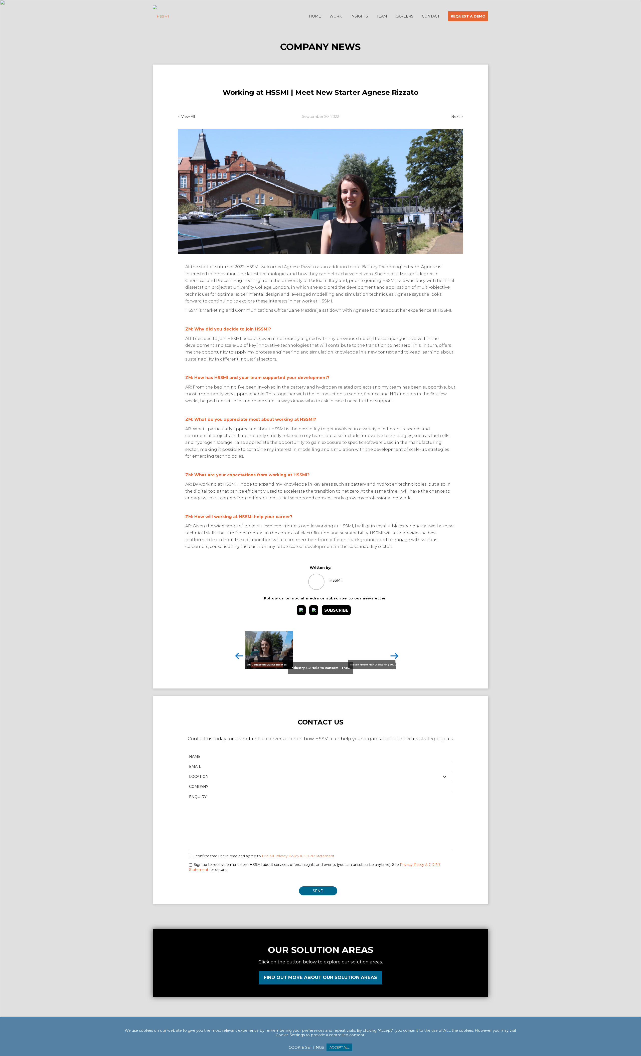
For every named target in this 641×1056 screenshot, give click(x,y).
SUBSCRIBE (336, 610)
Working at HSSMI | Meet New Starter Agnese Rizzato (320, 92)
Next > (457, 116)
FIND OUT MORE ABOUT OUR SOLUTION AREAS (320, 977)
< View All (186, 116)
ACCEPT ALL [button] (339, 1047)
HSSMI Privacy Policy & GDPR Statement (298, 856)
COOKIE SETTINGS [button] (306, 1047)
